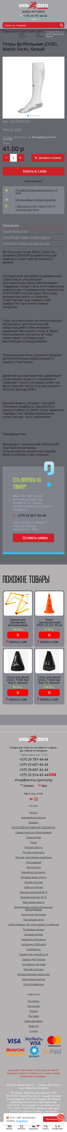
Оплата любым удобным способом (35, 199)
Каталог (21, 1128)
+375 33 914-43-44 (33, 775)
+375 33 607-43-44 (31, 515)
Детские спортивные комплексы (33, 857)
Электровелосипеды (33, 979)
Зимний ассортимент (33, 872)
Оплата (33, 1011)
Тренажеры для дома (34, 964)
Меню (9, 1128)
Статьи (34, 1031)
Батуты (33, 812)
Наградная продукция (33, 914)
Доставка (33, 1016)
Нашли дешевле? (33, 181)
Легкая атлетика (33, 882)
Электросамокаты (33, 984)
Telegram (28, 785)
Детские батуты (33, 847)
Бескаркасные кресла (33, 817)
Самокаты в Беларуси (33, 939)
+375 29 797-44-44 (35, 15)
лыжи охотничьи (33, 887)
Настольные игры (33, 919)
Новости (33, 1026)
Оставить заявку (35, 537)
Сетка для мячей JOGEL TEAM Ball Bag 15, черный (49, 680)
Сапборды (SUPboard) (33, 944)
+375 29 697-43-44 (33, 769)
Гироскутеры (33, 837)
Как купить (34, 1001)
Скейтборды (33, 949)
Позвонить (57, 1128)
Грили (33, 842)
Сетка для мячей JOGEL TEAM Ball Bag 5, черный (18, 680)
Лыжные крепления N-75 (33, 892)
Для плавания (33, 862)
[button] (60, 1118)
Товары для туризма (33, 959)
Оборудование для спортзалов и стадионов (33, 924)
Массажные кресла (33, 902)
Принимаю (52, 1119)
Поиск (45, 1128)
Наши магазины (33, 1021)
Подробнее (22, 1121)
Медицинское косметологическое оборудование (33, 908)
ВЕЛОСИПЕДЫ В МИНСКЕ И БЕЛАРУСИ (33, 827)
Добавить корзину (50, 157)
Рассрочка (33, 1006)
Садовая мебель (33, 934)
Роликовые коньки (33, 929)
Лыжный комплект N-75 (33, 897)
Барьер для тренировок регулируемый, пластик (18, 622)
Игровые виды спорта (33, 877)
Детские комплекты (33, 852)
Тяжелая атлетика (33, 969)
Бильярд (33, 822)
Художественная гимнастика (33, 974)
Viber (44, 785)
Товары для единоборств (33, 954)
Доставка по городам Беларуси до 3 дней (36, 191)
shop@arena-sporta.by (33, 780)
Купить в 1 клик (35, 171)
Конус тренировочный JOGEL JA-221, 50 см (49, 622)
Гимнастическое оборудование (33, 832)
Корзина (34, 1127)
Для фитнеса (33, 867)
